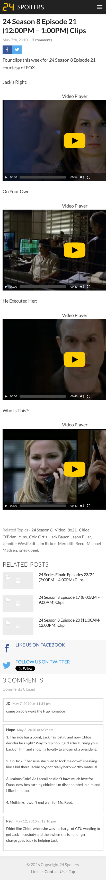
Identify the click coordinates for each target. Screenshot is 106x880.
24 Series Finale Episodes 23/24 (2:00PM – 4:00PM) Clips (66, 577)
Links (35, 871)
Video (60, 529)
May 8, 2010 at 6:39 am (35, 730)
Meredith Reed (71, 543)
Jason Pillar (81, 536)
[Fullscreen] (89, 177)
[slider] (43, 177)
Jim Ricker (47, 543)
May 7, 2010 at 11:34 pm (31, 703)
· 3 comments (40, 40)
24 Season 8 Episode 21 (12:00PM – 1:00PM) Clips (44, 26)
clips (23, 536)
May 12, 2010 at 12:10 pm (35, 821)
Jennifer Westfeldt (19, 543)
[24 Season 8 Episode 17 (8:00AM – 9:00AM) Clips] (18, 603)
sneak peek (29, 550)
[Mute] (82, 177)
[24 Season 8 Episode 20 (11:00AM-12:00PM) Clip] (18, 626)
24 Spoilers (23, 7)
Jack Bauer (59, 536)
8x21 (72, 529)
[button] (74, 141)
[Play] (6, 177)
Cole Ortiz (38, 536)
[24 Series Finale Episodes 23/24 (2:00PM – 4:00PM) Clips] (18, 580)
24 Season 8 (41, 529)
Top (72, 871)
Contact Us (55, 871)
